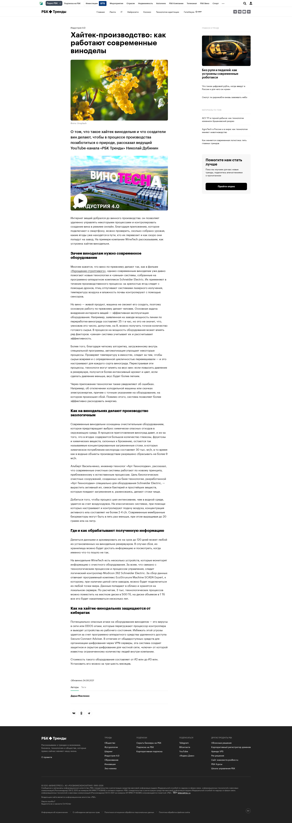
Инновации (110, 764)
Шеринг (108, 751)
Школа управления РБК (223, 768)
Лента (112, 11)
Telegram (184, 742)
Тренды (59, 12)
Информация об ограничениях (54, 812)
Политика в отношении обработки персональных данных (129, 812)
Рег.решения (217, 755)
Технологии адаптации (167, 11)
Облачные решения (221, 742)
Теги (83, 687)
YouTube (183, 751)
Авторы (75, 687)
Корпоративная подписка (149, 751)
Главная (101, 11)
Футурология (111, 747)
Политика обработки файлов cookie (174, 812)
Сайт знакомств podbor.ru (224, 759)
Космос (147, 11)
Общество (109, 742)
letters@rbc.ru (184, 792)
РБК (44, 12)
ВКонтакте (184, 747)
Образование (111, 759)
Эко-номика (110, 768)
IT (121, 11)
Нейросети (133, 11)
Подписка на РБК (145, 747)
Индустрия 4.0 (78, 27)
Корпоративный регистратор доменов (231, 747)
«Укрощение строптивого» (88, 270)
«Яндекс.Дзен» (186, 755)
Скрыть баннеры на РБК (148, 742)
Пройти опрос (226, 186)
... (223, 2)
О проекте (46, 756)
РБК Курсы (216, 764)
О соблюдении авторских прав (86, 812)
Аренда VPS (217, 751)
